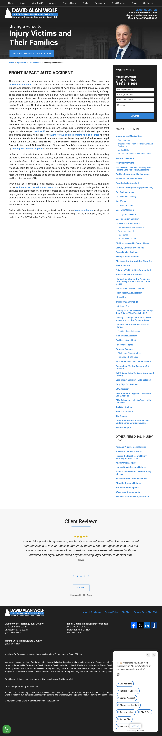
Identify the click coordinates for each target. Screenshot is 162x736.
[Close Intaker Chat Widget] (154, 655)
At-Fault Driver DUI (125, 158)
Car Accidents (127, 129)
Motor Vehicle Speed (127, 239)
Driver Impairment (126, 231)
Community (100, 3)
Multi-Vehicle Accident (126, 336)
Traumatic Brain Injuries (127, 488)
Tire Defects (121, 416)
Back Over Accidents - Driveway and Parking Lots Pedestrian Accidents (133, 168)
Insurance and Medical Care (129, 136)
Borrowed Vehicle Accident (129, 179)
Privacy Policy (111, 612)
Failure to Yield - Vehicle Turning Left (133, 270)
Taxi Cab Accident (124, 407)
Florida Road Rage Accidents (130, 288)
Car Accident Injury (125, 192)
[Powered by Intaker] (140, 730)
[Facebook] (134, 625)
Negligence (123, 235)
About (22, 3)
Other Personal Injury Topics (134, 438)
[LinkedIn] (147, 625)
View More (81, 588)
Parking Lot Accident (126, 340)
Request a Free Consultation (32, 53)
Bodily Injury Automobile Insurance (133, 174)
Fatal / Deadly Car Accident (129, 274)
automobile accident (20, 84)
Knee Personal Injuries (127, 463)
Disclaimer (96, 612)
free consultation (83, 210)
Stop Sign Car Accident (127, 384)
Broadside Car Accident (127, 183)
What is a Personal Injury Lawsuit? (132, 497)
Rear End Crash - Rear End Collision (133, 362)
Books (85, 3)
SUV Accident (122, 389)
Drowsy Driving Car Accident (130, 248)
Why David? (37, 3)
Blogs (134, 3)
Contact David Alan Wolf (145, 612)
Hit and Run (121, 297)
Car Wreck (121, 201)
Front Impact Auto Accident (129, 293)
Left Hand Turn (123, 306)
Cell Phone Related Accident (131, 227)
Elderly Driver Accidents (127, 257)
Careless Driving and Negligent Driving (134, 188)
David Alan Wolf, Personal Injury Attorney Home (31, 13)
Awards (52, 3)
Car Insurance (124, 140)
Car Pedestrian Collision (127, 219)
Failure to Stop (123, 266)
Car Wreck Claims (124, 205)
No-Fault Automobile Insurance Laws (134, 154)
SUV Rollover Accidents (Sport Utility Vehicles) (133, 401)
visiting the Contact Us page (27, 148)
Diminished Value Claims (129, 353)
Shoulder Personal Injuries (128, 483)
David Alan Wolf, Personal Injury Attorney (40, 701)
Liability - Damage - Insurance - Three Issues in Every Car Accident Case (133, 319)
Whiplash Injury (123, 427)
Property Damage (124, 349)
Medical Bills (123, 150)
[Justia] (154, 625)
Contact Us (148, 3)
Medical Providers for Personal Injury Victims (133, 473)
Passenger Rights (124, 345)
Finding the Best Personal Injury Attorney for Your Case (131, 457)
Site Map (126, 612)
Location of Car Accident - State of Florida (132, 325)
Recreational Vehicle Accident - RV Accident (132, 367)
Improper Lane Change (127, 302)
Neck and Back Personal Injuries (131, 479)
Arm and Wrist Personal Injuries (131, 447)
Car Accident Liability (126, 197)
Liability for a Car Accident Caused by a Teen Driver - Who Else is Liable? (135, 312)
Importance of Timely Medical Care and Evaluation (135, 145)
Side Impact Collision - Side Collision (133, 380)
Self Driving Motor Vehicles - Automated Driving (135, 374)
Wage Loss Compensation (128, 492)
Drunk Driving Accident (127, 252)
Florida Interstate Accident (129, 331)
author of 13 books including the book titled (74, 135)
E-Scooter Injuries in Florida (129, 451)
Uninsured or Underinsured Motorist (36, 187)
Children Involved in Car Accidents (132, 243)
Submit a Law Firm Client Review (81, 595)
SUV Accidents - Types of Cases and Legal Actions (133, 394)
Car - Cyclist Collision (126, 214)
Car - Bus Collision (125, 210)
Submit (134, 116)
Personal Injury (69, 3)
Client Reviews (118, 3)
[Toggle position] (148, 655)
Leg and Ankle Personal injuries (131, 467)
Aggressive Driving (125, 163)
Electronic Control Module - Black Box (134, 261)
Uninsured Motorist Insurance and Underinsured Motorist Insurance (132, 421)
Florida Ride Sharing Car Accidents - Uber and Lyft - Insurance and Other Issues (133, 281)
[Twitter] (140, 625)
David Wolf (39, 131)
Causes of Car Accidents (128, 223)
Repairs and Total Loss (128, 357)
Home (11, 3)
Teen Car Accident (124, 412)
